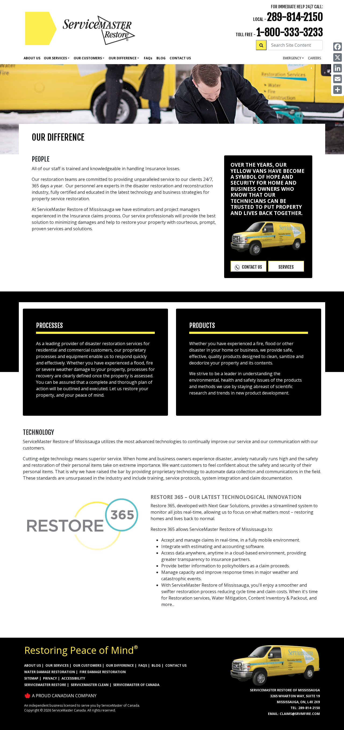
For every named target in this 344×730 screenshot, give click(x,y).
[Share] (337, 89)
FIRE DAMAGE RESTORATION (103, 672)
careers (314, 58)
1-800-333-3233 (289, 32)
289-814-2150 (295, 17)
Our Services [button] (55, 58)
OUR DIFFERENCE (120, 665)
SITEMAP (31, 678)
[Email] (337, 79)
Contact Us (180, 58)
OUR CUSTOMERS (87, 665)
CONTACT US (176, 665)
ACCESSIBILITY (73, 678)
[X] (337, 57)
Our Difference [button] (123, 58)
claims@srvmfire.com (300, 713)
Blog (161, 58)
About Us (32, 58)
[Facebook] (337, 46)
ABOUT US (32, 665)
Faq (148, 58)
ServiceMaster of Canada (136, 684)
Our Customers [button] (88, 58)
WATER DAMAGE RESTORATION (49, 672)
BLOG (156, 665)
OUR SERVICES (57, 665)
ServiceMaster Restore (45, 684)
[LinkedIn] (337, 68)
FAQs (142, 665)
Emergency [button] (292, 58)
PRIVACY (50, 678)
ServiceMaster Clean (90, 684)
